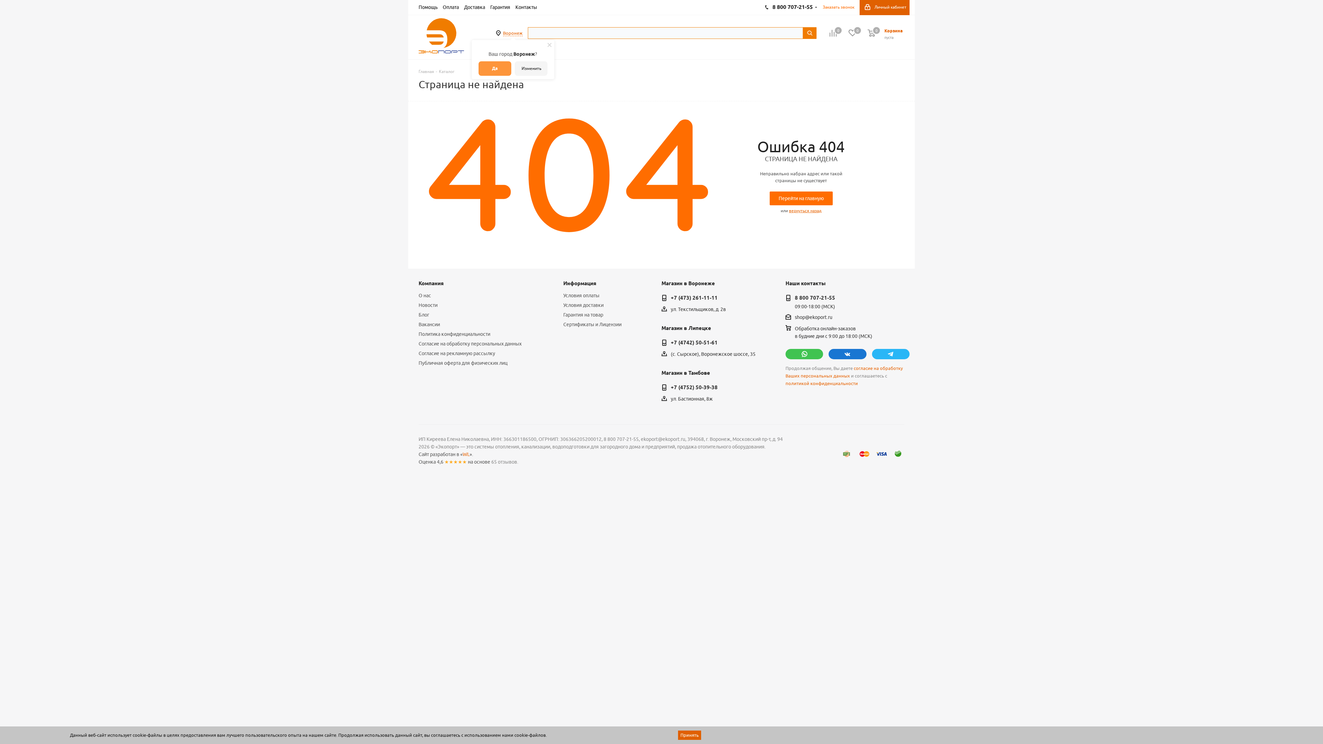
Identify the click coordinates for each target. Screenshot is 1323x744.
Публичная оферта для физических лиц (463, 363)
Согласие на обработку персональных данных (470, 344)
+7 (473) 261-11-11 (694, 298)
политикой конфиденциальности (822, 383)
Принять (689, 735)
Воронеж (513, 33)
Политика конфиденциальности (454, 334)
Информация (579, 283)
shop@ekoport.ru (813, 317)
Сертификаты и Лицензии (592, 324)
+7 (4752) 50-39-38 (694, 387)
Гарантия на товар (583, 315)
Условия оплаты (581, 295)
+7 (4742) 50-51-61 (694, 343)
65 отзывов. (504, 462)
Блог (424, 315)
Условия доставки (583, 305)
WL (466, 454)
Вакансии (429, 324)
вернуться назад (805, 210)
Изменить (531, 68)
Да (495, 68)
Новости (428, 305)
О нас (425, 295)
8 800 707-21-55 (815, 298)
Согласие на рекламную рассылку (457, 353)
